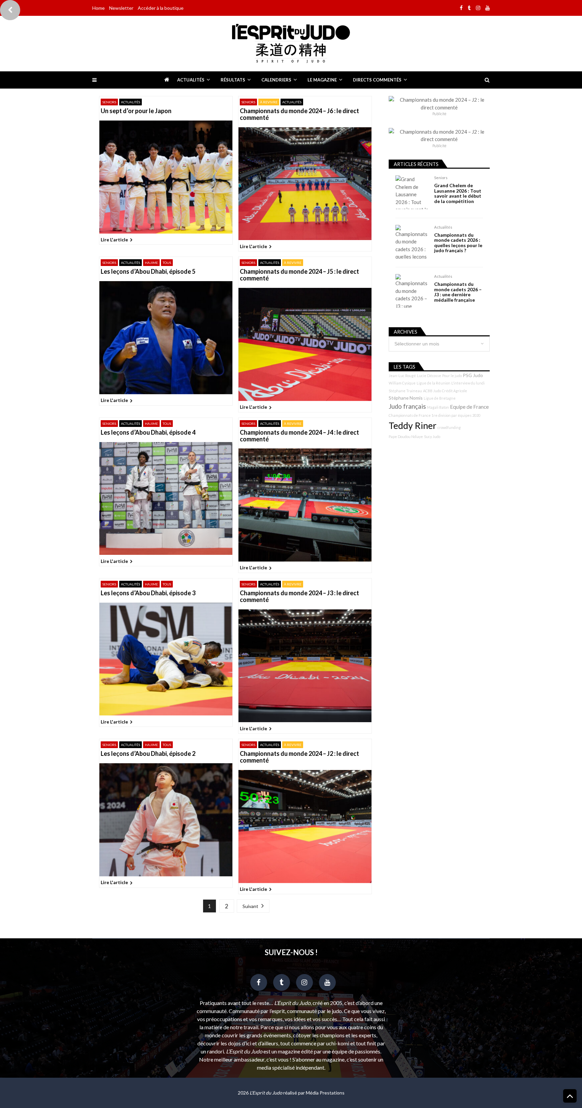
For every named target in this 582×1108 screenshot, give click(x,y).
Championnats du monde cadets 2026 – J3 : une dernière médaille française (458, 291)
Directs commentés (377, 79)
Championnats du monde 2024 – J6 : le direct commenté (299, 114)
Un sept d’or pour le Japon (136, 111)
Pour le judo (452, 375)
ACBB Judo (432, 391)
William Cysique (402, 383)
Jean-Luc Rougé (402, 375)
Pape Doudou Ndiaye (406, 436)
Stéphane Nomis (406, 398)
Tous (167, 263)
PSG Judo (473, 375)
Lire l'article (114, 239)
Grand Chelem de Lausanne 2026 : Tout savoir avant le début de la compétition (457, 193)
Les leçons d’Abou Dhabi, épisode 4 (148, 432)
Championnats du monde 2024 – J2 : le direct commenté (299, 757)
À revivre (269, 102)
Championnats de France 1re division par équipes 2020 (434, 415)
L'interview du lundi (468, 383)
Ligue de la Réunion (433, 383)
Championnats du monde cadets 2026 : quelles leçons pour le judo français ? (458, 242)
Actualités (190, 79)
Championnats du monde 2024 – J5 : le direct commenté (299, 275)
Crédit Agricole (454, 391)
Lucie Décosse (429, 375)
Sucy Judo (432, 436)
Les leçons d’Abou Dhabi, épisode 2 (148, 753)
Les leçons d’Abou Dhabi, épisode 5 (148, 271)
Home (98, 8)
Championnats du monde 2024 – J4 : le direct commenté (299, 436)
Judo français (407, 406)
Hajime (151, 263)
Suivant (250, 906)
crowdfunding (449, 427)
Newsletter (121, 8)
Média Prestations (325, 1093)
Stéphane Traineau (405, 391)
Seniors (109, 102)
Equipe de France (469, 407)
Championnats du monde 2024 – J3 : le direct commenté (299, 596)
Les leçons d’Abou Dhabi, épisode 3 (148, 593)
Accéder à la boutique (161, 8)
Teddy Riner (413, 425)
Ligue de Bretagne (440, 398)
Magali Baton (438, 407)
